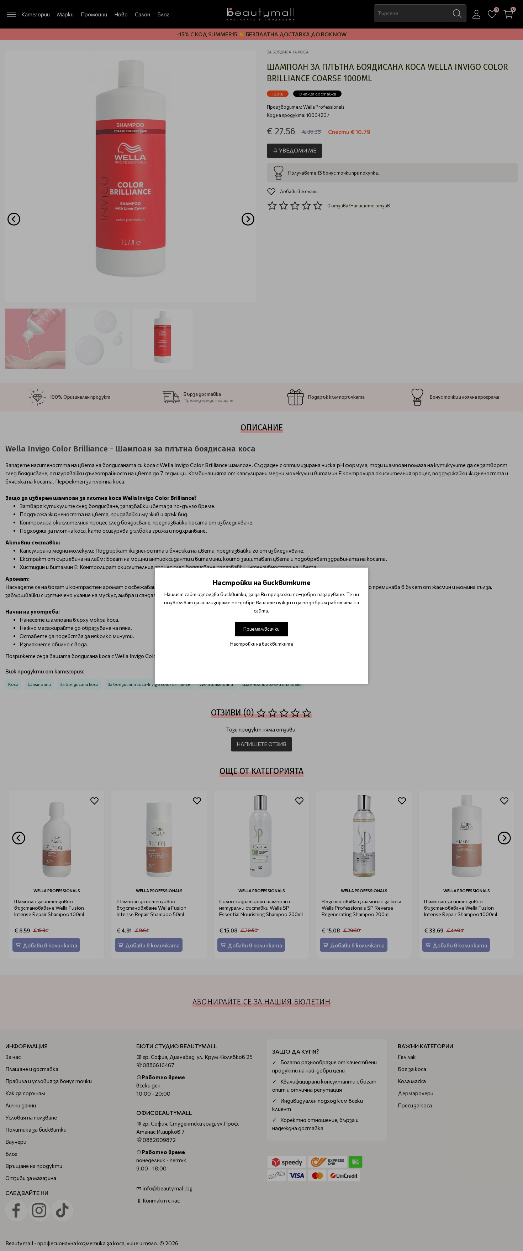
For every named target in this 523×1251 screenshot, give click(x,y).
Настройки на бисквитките (261, 644)
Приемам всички (261, 629)
